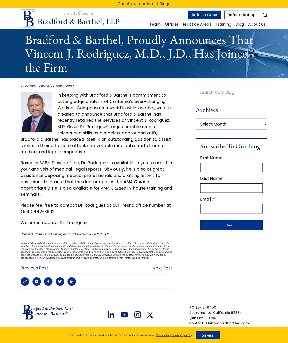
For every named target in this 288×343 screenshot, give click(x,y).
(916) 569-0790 (202, 318)
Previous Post (34, 268)
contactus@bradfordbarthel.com (219, 323)
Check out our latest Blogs (144, 3)
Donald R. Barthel (37, 85)
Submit (231, 225)
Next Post (162, 268)
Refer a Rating (242, 14)
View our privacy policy (174, 335)
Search (265, 15)
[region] (144, 335)
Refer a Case (204, 14)
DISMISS (208, 335)
